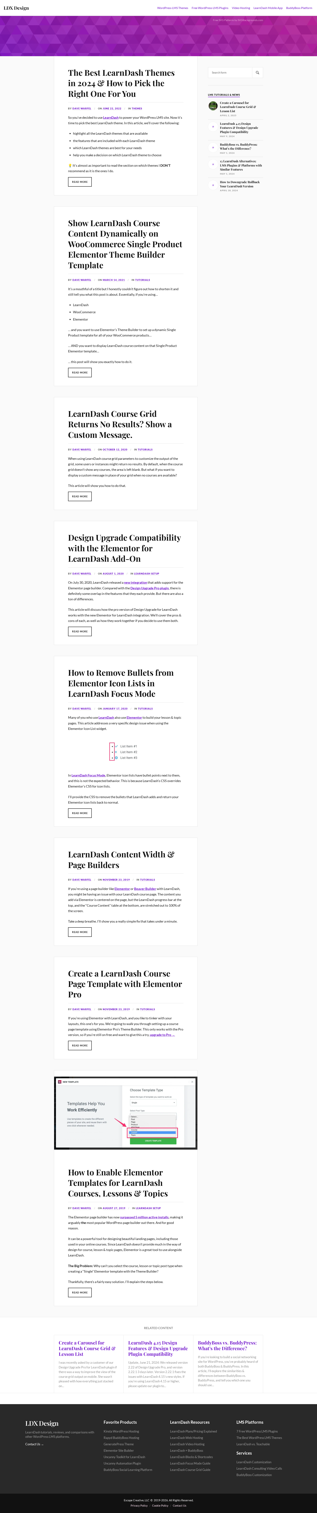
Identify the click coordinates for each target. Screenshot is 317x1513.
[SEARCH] (257, 72)
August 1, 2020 (113, 573)
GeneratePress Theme (119, 1444)
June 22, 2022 (112, 108)
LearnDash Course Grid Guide (190, 1470)
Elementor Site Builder (119, 1450)
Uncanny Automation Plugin (122, 1463)
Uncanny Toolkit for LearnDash (124, 1457)
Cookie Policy (160, 1505)
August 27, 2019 (114, 1208)
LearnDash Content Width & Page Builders (121, 859)
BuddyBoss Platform (299, 8)
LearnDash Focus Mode (88, 775)
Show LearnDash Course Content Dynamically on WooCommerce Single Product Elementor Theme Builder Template (125, 244)
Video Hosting (241, 8)
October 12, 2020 (115, 449)
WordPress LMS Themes (172, 8)
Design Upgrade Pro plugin (149, 588)
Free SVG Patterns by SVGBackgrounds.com (238, 20)
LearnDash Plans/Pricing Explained (193, 1431)
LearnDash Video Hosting (187, 1444)
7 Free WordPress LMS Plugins (257, 1431)
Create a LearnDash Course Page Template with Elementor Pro (125, 983)
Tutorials (142, 279)
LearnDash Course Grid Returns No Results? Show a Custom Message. (120, 424)
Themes (137, 108)
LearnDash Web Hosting (186, 1438)
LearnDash (111, 117)
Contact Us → (34, 1444)
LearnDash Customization (253, 1462)
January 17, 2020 (115, 708)
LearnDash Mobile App (268, 8)
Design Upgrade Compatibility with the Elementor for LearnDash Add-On (124, 548)
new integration (135, 582)
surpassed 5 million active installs (144, 1217)
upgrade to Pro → (162, 1035)
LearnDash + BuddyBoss (186, 1450)
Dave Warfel (81, 108)
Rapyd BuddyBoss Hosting (121, 1438)
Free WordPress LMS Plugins (210, 8)
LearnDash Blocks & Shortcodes (191, 1457)
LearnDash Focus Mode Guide (190, 1463)
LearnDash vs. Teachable (253, 1444)
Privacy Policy (139, 1505)
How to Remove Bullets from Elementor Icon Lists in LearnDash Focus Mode (121, 683)
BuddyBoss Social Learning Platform (128, 1470)
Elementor (134, 717)
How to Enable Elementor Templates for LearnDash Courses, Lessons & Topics (118, 1182)
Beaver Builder (145, 889)
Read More (80, 181)
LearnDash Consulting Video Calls (259, 1468)
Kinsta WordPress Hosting (121, 1431)
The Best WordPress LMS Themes (259, 1438)
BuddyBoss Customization (254, 1475)
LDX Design (16, 8)
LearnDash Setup (146, 573)
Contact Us (179, 1505)
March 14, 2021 (114, 279)
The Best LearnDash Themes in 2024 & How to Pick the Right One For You (121, 83)
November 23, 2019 (116, 879)
